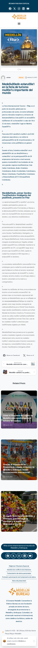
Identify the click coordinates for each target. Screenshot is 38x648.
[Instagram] (19, 555)
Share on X (30, 355)
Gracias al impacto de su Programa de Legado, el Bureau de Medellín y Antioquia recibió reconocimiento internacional (18, 468)
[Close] (34, 641)
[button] (19, 24)
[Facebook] (7, 555)
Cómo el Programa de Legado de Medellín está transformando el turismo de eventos (18, 418)
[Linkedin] (24, 555)
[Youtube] (30, 555)
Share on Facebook (13, 355)
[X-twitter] (13, 555)
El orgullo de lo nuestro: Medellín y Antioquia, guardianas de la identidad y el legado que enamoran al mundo (19, 520)
